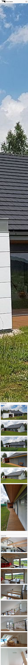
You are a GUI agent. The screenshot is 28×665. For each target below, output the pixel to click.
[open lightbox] (14, 413)
